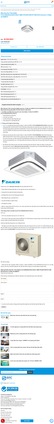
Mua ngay (27, 51)
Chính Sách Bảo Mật (5, 419)
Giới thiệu (3, 410)
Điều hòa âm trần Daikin (25, 9)
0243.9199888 (8, 401)
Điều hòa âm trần (16, 9)
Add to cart (14, 46)
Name (2, 294)
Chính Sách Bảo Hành (5, 415)
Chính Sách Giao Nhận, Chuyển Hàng (9, 420)
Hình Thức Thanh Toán (6, 414)
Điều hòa (5, 125)
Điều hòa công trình (8, 9)
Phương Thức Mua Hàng (6, 412)
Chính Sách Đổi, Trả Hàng (6, 422)
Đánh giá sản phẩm (5, 43)
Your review (4, 282)
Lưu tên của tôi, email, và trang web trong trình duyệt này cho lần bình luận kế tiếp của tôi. (23, 304)
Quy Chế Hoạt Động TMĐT (6, 417)
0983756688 (6, 403)
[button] (53, 28)
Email (2, 299)
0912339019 (22, 403)
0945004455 (41, 46)
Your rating (4, 278)
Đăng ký (30, 372)
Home (2, 9)
